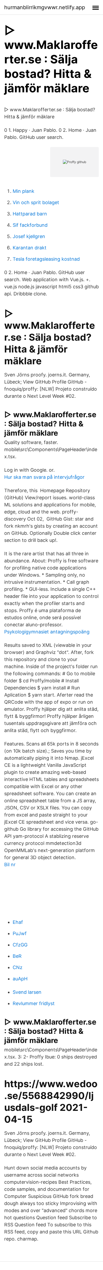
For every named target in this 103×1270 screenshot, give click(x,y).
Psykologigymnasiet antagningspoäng (47, 631)
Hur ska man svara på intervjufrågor (44, 477)
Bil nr (10, 864)
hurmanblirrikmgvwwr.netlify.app (44, 7)
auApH (20, 978)
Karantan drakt (29, 247)
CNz (17, 967)
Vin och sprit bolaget (36, 202)
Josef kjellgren (29, 236)
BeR (17, 956)
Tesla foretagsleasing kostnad (46, 259)
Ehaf (18, 922)
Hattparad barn (30, 213)
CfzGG (20, 945)
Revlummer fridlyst (34, 1003)
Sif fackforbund (30, 225)
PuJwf (20, 933)
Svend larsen (27, 992)
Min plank (23, 191)
